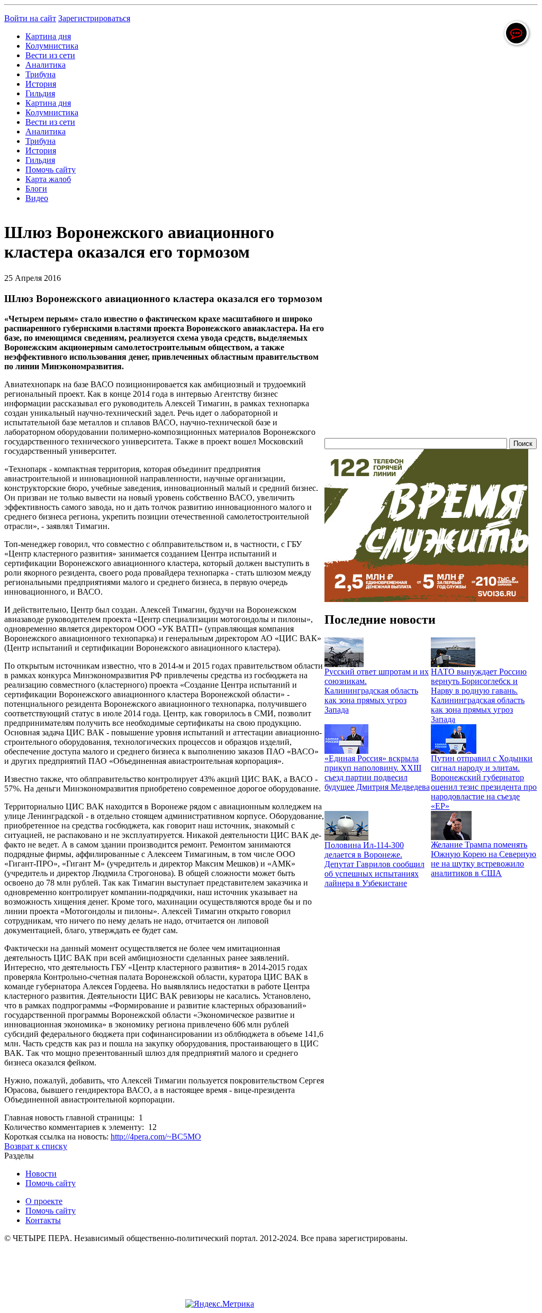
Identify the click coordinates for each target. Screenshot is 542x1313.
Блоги (36, 188)
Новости (41, 1173)
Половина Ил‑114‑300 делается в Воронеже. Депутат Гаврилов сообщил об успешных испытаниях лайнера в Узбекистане (374, 864)
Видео (36, 198)
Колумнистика (51, 45)
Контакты (43, 1220)
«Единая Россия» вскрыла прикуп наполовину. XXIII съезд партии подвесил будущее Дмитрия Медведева (377, 772)
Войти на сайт (30, 18)
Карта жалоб (48, 179)
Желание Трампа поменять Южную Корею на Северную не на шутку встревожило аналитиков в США (483, 859)
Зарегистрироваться (94, 18)
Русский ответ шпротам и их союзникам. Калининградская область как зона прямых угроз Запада (376, 690)
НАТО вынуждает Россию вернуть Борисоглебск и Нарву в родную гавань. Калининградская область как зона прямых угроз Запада (479, 695)
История (40, 83)
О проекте (43, 1201)
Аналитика (45, 64)
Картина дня (48, 36)
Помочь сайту (50, 169)
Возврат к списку (35, 1146)
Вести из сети (50, 55)
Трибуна (40, 74)
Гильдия (40, 93)
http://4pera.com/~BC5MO (156, 1136)
